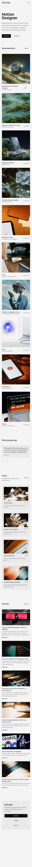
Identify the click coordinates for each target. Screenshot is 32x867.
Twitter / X (16, 825)
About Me (16, 36)
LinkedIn (16, 820)
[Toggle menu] (28, 2)
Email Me (16, 815)
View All (26, 48)
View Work (6, 36)
